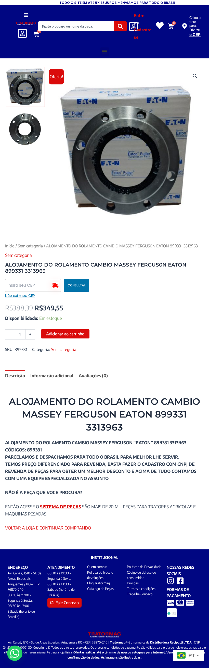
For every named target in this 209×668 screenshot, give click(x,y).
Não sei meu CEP (20, 295)
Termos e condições (141, 589)
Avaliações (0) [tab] (93, 375)
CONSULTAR (77, 285)
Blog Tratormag (98, 583)
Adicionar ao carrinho (65, 333)
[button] (25, 14)
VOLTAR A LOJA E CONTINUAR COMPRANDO (48, 528)
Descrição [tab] (15, 375)
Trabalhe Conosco (139, 594)
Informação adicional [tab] (51, 375)
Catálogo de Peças (100, 589)
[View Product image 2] (25, 129)
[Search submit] (120, 26)
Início (10, 245)
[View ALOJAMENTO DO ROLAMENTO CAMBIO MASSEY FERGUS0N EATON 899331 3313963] (25, 87)
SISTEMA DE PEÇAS (60, 506)
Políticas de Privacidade (144, 567)
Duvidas (133, 583)
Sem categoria (30, 245)
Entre (139, 15)
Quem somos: (97, 567)
